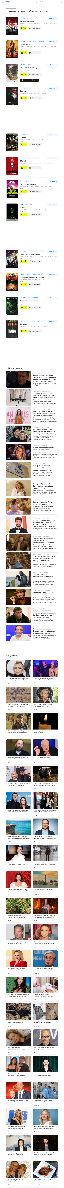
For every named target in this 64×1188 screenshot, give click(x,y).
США (49, 46)
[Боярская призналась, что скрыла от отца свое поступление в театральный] (45, 1068)
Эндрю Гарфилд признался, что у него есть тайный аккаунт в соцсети (44, 522)
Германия (50, 256)
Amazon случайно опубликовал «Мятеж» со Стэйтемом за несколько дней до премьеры (43, 577)
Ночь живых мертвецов (29, 68)
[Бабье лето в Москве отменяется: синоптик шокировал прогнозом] (45, 857)
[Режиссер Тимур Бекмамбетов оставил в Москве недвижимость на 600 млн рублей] (18, 751)
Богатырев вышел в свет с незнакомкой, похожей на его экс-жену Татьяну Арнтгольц (44, 432)
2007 (30, 23)
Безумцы (23, 91)
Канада (56, 256)
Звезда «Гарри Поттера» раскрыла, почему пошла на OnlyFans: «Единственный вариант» (44, 414)
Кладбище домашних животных (32, 277)
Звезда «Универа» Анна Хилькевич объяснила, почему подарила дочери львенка (43, 504)
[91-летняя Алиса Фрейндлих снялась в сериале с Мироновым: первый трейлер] (18, 725)
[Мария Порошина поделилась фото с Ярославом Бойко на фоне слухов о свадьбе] (45, 672)
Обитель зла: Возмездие (30, 254)
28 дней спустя (26, 161)
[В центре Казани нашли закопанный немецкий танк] (45, 1015)
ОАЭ (46, 93)
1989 (29, 279)
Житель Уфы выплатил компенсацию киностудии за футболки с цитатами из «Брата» (44, 613)
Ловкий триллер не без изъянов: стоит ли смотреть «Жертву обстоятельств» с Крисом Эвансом (44, 395)
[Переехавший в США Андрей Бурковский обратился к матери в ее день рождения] (45, 831)
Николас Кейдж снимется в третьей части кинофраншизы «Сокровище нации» (44, 540)
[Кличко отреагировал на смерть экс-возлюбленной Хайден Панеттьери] (18, 1094)
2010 (28, 93)
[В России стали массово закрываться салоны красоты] (45, 989)
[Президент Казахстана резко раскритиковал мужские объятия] (45, 962)
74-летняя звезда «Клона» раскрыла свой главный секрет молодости (43, 450)
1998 (27, 326)
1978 (32, 186)
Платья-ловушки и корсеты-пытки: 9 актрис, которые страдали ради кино (44, 559)
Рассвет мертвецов (28, 184)
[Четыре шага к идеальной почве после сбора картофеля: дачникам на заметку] (18, 1015)
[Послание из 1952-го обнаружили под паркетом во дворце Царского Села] (18, 699)
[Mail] (6, 2)
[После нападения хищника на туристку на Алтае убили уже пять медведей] (45, 778)
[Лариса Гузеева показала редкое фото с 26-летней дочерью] (45, 804)
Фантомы (23, 324)
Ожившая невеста (11, 8)
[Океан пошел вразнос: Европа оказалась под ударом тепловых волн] (18, 831)
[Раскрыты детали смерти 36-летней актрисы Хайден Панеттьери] (18, 962)
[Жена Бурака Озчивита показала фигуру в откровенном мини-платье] (45, 910)
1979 (25, 209)
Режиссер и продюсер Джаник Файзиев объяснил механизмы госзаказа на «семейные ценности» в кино (45, 631)
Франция (53, 46)
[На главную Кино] (9, 2)
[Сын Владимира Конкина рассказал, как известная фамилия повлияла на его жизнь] (45, 751)
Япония (46, 326)
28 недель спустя (27, 21)
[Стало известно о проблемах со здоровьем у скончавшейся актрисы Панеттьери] (18, 672)
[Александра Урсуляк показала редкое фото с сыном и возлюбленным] (18, 1147)
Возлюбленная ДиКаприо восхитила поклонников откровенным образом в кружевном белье (43, 595)
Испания (55, 23)
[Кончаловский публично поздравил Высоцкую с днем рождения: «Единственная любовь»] (18, 1173)
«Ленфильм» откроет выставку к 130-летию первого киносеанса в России (42, 468)
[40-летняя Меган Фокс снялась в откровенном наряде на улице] (18, 989)
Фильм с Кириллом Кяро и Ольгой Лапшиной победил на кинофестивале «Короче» (44, 377)
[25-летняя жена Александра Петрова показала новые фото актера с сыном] (18, 1068)
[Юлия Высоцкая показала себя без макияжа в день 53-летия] (45, 1121)
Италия (49, 186)
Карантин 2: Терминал (29, 301)
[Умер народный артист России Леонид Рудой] (45, 725)
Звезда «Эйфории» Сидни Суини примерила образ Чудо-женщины (43, 486)
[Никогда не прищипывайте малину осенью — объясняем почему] (18, 910)
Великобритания (48, 23)
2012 (35, 256)
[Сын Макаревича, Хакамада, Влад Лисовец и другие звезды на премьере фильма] (45, 1147)
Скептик (23, 138)
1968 (35, 70)
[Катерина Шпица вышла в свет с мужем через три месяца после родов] (18, 857)
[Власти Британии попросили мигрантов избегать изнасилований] (45, 883)
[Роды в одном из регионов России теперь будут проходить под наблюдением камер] (45, 1094)
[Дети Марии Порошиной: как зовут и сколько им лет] (45, 699)
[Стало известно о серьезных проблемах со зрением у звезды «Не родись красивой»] (45, 936)
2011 (33, 303)
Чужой (22, 208)
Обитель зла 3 (25, 44)
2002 (30, 163)
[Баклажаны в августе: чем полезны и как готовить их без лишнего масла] (45, 1173)
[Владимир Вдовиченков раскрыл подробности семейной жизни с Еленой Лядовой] (18, 804)
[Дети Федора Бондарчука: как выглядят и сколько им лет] (45, 1041)
